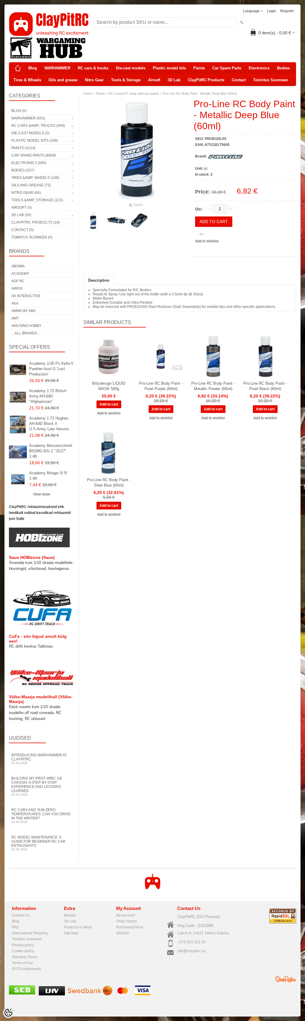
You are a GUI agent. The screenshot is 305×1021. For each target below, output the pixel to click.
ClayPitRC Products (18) (35, 222)
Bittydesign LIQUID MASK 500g (108, 386)
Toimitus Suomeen (270, 80)
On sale (70, 921)
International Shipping (30, 933)
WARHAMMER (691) (28, 118)
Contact (239, 80)
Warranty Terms (24, 957)
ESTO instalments (26, 969)
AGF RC (18, 281)
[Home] (18, 68)
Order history (126, 921)
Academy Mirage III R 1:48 (48, 476)
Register (287, 11)
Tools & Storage (126, 80)
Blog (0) (19, 111)
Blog (32, 68)
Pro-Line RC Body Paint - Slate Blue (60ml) (108, 482)
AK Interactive (26, 296)
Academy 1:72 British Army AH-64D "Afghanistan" (47, 396)
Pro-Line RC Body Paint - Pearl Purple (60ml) (161, 386)
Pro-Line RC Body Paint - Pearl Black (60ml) (265, 386)
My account (125, 915)
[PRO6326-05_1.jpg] (139, 220)
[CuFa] (41, 625)
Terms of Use (22, 963)
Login (271, 11)
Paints (199, 68)
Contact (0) (22, 230)
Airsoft (154, 80)
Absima (18, 266)
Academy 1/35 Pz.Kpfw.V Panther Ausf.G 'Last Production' (51, 368)
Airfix (17, 288)
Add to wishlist (206, 241)
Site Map (71, 933)
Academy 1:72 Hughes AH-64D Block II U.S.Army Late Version (49, 423)
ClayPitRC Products (206, 80)
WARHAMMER (57, 68)
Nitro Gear (94, 80)
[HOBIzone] (39, 546)
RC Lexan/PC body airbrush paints (134, 93)
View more (41, 494)
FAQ (15, 927)
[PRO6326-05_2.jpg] (116, 220)
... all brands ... (26, 333)
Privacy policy (23, 945)
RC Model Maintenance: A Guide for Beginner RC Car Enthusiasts (38, 843)
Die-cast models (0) (30, 133)
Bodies (283, 68)
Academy (20, 274)
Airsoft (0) (21, 207)
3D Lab (174, 80)
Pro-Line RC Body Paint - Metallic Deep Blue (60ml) (200, 93)
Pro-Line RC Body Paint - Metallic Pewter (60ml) (213, 386)
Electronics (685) (28, 163)
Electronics (259, 68)
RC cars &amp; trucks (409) (38, 126)
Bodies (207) (22, 170)
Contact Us (21, 915)
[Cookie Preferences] (8, 1012)
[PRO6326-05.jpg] (92, 220)
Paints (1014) (23, 148)
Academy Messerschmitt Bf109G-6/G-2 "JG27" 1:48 (50, 451)
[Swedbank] (90, 994)
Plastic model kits (169, 68)
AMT (15, 318)
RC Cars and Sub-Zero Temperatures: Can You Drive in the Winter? (41, 816)
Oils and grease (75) (31, 185)
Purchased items (129, 927)
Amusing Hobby (26, 326)
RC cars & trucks (93, 68)
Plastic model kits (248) (34, 140)
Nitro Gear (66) (26, 193)
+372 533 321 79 (191, 942)
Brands (70, 915)
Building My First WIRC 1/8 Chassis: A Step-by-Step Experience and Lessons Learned (36, 786)
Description (98, 280)
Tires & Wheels (27, 80)
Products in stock (77, 927)
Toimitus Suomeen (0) (31, 237)
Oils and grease (63, 80)
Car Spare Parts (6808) (33, 155)
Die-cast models (130, 68)
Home (87, 93)
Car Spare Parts (226, 68)
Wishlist (122, 933)
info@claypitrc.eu (192, 951)
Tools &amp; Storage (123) (37, 200)
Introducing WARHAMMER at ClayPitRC (39, 759)
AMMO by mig (23, 311)
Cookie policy (23, 951)
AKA (14, 303)
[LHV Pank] (52, 994)
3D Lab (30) (21, 215)
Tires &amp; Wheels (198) (35, 178)
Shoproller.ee (285, 979)
